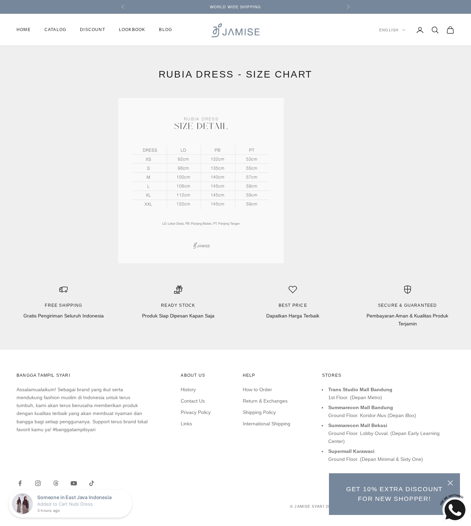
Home (24, 30)
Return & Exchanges (265, 401)
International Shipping (266, 423)
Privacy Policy (196, 412)
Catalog (55, 30)
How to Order (257, 389)
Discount (92, 30)
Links (186, 423)
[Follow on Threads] (55, 483)
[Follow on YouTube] (73, 483)
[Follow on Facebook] (20, 483)
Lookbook (132, 30)
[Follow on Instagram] (37, 483)
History (188, 389)
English (389, 30)
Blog (165, 30)
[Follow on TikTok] (91, 483)
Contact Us (193, 401)
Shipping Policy (259, 412)
